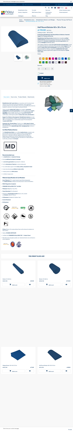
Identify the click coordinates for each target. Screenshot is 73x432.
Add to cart (45, 78)
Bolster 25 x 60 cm (43, 279)
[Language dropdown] (58, 7)
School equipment (63, 12)
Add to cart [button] (13, 285)
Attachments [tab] (31, 97)
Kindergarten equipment (49, 13)
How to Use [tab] (14, 97)
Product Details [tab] (22, 97)
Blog (47, 15)
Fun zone (34, 10)
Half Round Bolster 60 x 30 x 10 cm (47, 365)
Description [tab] (7, 97)
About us (34, 15)
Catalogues (20, 15)
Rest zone (48, 10)
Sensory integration (22, 12)
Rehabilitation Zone (22, 10)
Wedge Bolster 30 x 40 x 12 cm (10, 365)
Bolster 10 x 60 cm (7, 279)
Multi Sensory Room (36, 12)
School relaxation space (64, 10)
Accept (70, 429)
